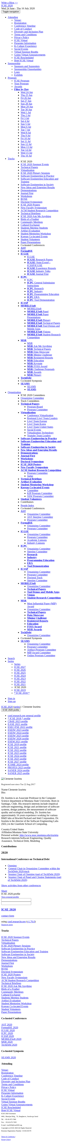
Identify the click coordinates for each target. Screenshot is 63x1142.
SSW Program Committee (40, 496)
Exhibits (18, 75)
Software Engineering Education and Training (24, 951)
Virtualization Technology (40, 432)
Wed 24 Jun (27, 92)
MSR (30, 343)
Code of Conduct (23, 28)
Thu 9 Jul (25, 135)
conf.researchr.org (16, 921)
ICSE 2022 (20, 681)
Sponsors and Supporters (27, 66)
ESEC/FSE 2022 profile (20, 727)
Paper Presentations (31, 242)
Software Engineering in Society (37, 184)
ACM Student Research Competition (39, 210)
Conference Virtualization (40, 415)
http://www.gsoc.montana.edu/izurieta (38, 835)
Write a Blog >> (9, 2)
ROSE (24, 199)
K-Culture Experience (25, 46)
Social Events (21, 49)
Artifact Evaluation (30, 230)
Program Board (35, 406)
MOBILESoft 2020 (11, 1039)
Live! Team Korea (36, 424)
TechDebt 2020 (9, 1044)
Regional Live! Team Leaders (42, 418)
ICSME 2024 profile (18, 764)
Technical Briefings (31, 213)
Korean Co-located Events (34, 236)
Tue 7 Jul (25, 129)
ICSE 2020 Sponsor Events (35, 164)
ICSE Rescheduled (24, 57)
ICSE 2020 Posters (30, 204)
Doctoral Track (34, 577)
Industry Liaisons (36, 543)
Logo (17, 72)
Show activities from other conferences (21, 885)
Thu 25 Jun (26, 95)
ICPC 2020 (7, 1033)
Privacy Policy (21, 37)
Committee (32, 490)
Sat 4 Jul (25, 121)
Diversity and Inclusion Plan (28, 31)
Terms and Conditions (25, 34)
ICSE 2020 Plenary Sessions (35, 173)
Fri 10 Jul (25, 138)
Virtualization (27, 170)
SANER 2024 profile (19, 770)
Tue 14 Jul (26, 150)
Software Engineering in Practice (37, 176)
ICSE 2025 (20, 672)
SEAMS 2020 (8, 1057)
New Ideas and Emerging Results (38, 187)
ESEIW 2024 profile (18, 733)
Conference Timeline (25, 26)
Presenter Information (25, 43)
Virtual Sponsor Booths (26, 51)
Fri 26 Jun (26, 98)
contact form (7, 915)
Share (4, 891)
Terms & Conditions (8, 1137)
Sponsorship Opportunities (27, 69)
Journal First (27, 193)
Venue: (17, 20)
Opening (12, 865)
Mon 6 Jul (26, 126)
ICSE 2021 (20, 684)
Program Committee (37, 409)
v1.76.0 (31, 921)
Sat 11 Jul (26, 141)
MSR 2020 (7, 1042)
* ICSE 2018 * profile (19, 718)
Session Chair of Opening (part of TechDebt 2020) (34, 874)
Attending (13, 17)
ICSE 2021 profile (17, 747)
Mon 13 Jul (26, 147)
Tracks (11, 158)
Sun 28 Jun (26, 103)
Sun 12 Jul (26, 144)
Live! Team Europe (37, 421)
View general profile (10, 897)
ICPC (30, 279)
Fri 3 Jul (25, 118)
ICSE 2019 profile (17, 744)
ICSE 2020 (7, 706)
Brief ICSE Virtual (23, 60)
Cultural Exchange (30, 225)
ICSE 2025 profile (17, 758)
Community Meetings (32, 222)
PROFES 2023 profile (19, 767)
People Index (27, 505)
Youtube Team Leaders (39, 435)
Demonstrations (29, 190)
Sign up (12, 701)
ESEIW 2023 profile (18, 730)
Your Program (21, 83)
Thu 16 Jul (26, 155)
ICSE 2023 (20, 678)
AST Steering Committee (40, 517)
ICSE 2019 (20, 690)
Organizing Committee (32, 398)
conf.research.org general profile (24, 715)
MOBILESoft (34, 308)
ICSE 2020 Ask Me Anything (36, 216)
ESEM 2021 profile (18, 741)
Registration (20, 23)
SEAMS (31, 386)
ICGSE (31, 256)
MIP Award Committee (39, 652)
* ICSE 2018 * (22, 693)
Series (17, 664)
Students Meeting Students (34, 227)
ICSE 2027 (20, 667)
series (17, 706)
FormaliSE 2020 (9, 1027)
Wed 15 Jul (26, 152)
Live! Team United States (40, 427)
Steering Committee (37, 551)
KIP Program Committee (39, 493)
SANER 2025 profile (19, 773)
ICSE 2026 (20, 670)
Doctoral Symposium (31, 202)
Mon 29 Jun (27, 106)
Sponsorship (14, 63)
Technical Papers (29, 167)
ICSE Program (21, 80)
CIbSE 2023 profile (18, 721)
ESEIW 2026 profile (18, 738)
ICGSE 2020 (8, 1030)
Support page (7, 924)
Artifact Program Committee (41, 649)
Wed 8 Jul (26, 132)
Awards (18, 86)
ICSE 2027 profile (17, 761)
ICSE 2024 (20, 675)
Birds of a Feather (30, 219)
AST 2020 (6, 1024)
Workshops (26, 196)
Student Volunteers (30, 239)
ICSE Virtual (20, 40)
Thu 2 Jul (25, 115)
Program (12, 77)
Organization (14, 392)
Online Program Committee (41, 655)
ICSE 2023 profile (17, 753)
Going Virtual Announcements (29, 54)
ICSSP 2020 (7, 1036)
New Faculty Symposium (34, 207)
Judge (30, 476)
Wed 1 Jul (26, 112)
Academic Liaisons (37, 540)
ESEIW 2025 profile (18, 735)
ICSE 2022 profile (17, 750)
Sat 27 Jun (26, 101)
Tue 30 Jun (26, 109)
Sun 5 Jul (25, 124)
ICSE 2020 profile (11, 710)
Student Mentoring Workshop (36, 233)
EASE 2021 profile (17, 724)
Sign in (11, 698)
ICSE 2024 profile (17, 756)
